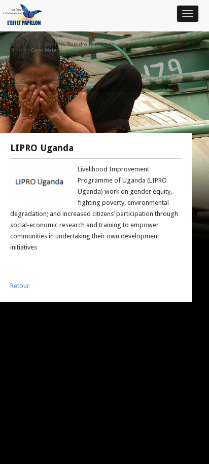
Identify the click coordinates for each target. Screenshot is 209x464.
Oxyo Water (44, 50)
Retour (19, 286)
